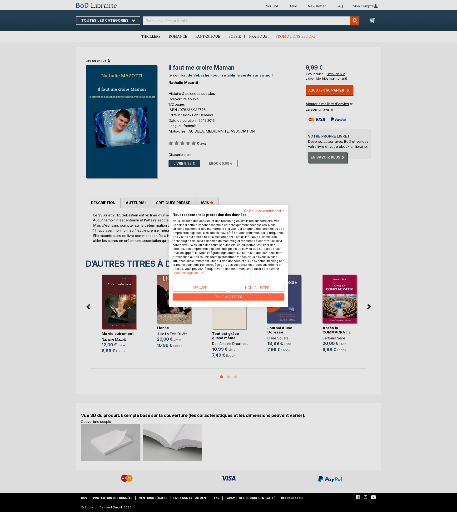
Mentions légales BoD (189, 273)
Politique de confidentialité (264, 211)
